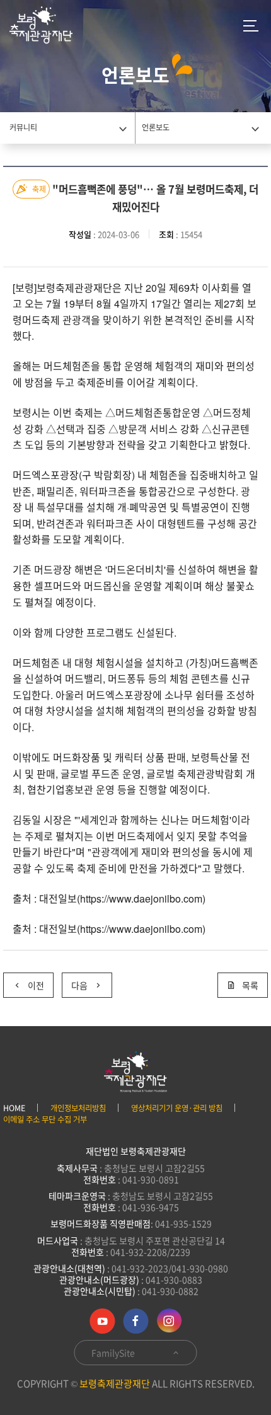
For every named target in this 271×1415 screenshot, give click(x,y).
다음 (75, 982)
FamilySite (114, 1352)
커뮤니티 (23, 127)
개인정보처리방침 (78, 1108)
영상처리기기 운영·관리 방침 (176, 1108)
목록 (250, 985)
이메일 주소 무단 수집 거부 (45, 1119)
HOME (14, 1108)
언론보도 (156, 127)
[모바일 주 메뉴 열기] (250, 25)
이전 (23, 982)
